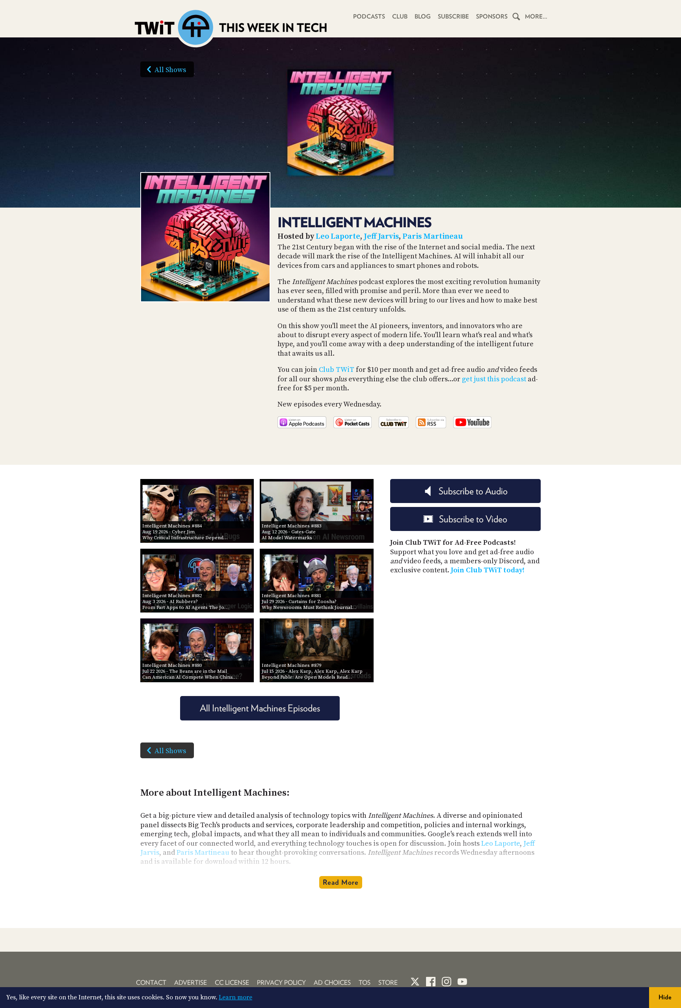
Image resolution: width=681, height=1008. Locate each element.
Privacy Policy (281, 982)
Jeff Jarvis (381, 236)
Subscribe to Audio (473, 491)
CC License (232, 982)
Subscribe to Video (473, 519)
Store (388, 982)
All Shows (170, 69)
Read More (341, 882)
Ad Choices (332, 982)
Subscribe (453, 16)
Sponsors (492, 16)
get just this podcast (494, 379)
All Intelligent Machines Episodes (260, 708)
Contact (151, 982)
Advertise (190, 982)
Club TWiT (336, 369)
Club (399, 16)
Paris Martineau (432, 236)
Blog (423, 16)
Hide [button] (665, 997)
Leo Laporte (338, 236)
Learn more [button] (235, 997)
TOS (364, 982)
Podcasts (369, 16)
